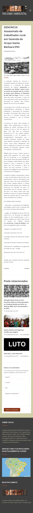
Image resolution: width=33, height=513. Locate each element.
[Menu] (30, 10)
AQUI (29, 502)
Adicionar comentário (12, 393)
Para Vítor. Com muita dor (13, 354)
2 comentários (24, 356)
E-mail (7, 382)
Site (6, 388)
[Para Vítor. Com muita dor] (16, 344)
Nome (7, 377)
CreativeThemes (7, 511)
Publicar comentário (12, 410)
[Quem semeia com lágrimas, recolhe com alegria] (16, 321)
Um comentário (24, 334)
